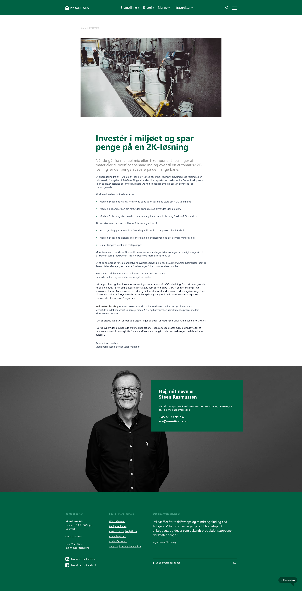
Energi (148, 7)
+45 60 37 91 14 (171, 417)
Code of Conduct (118, 541)
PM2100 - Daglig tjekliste (123, 531)
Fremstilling (130, 7)
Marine (164, 7)
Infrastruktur (183, 7)
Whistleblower (117, 521)
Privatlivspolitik (117, 536)
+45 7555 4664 (74, 543)
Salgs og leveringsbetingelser (125, 546)
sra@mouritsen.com (173, 421)
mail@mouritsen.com (77, 547)
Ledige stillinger (117, 526)
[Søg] (227, 7)
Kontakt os (289, 580)
